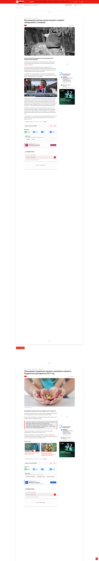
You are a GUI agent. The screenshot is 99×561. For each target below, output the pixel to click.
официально (41, 369)
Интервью (50, 1)
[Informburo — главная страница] (20, 2)
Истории (36, 1)
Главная (17, 7)
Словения (28, 139)
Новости (31, 1)
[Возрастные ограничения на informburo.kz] (76, 2)
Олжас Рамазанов (35, 18)
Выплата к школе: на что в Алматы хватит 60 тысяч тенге (32, 453)
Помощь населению (50, 476)
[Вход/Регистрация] (80, 2)
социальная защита (41, 476)
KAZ (82, 1)
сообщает (26, 64)
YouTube (67, 1)
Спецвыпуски (55, 1)
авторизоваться (33, 154)
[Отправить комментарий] (55, 157)
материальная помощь (30, 476)
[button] (78, 5)
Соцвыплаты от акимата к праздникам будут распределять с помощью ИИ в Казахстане (48, 454)
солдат (33, 139)
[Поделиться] (97, 559)
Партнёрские (62, 1)
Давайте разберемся (43, 1)
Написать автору (71, 25)
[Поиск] (78, 2)
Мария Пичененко (35, 369)
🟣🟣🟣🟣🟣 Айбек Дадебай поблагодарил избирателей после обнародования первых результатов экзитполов (68, 79)
